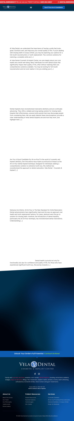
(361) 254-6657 (46, 2)
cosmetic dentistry (18, 377)
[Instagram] (39, 374)
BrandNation (54, 416)
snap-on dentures (16, 380)
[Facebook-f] (35, 374)
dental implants (44, 377)
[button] (30, 7)
